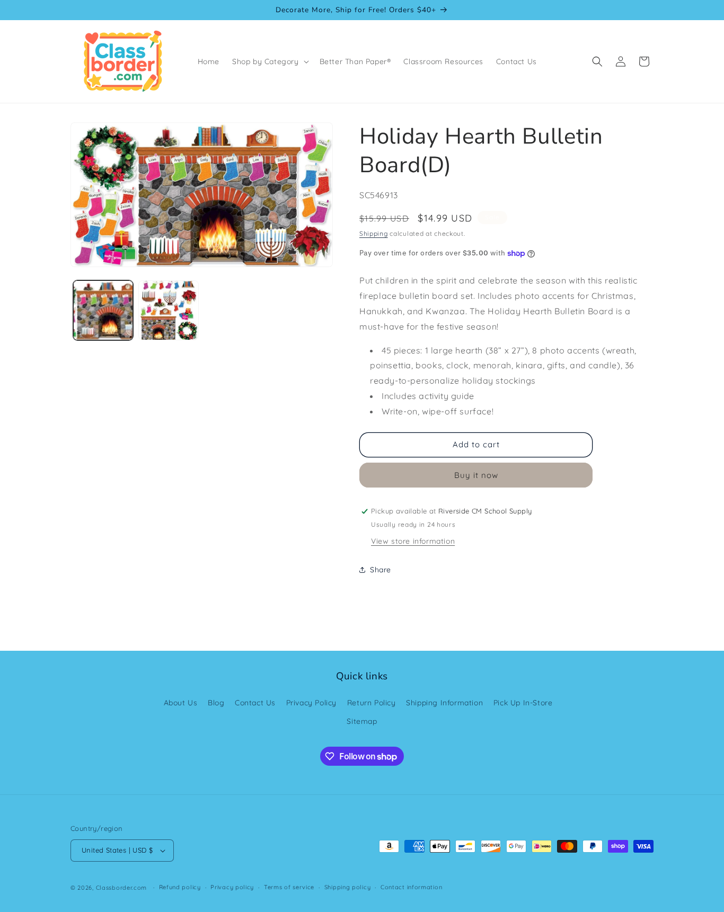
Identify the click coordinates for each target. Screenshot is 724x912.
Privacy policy (232, 887)
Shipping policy (347, 887)
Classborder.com (121, 887)
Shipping (373, 233)
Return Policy (371, 702)
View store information (413, 541)
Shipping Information (444, 702)
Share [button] (380, 569)
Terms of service (289, 887)
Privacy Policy (311, 702)
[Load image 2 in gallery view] (168, 310)
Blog (216, 702)
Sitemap (362, 721)
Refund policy (180, 887)
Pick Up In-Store (523, 702)
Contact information (411, 887)
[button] (269, 61)
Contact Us (255, 702)
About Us (181, 702)
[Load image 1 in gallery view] (103, 310)
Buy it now (476, 475)
